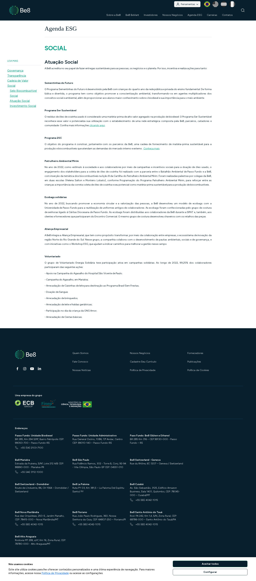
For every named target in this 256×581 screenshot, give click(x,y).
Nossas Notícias (81, 370)
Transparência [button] (16, 75)
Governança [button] (15, 70)
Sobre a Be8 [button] (113, 15)
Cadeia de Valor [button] (17, 80)
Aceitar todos (210, 563)
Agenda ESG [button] (195, 15)
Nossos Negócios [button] (172, 15)
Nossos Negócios (140, 353)
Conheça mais (151, 148)
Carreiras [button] (212, 15)
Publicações (194, 361)
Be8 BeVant (132, 15)
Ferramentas (188, 4)
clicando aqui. (97, 125)
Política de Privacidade (142, 370)
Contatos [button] (227, 15)
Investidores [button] (151, 15)
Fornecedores (195, 353)
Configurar (210, 572)
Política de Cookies (198, 370)
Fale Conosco (80, 361)
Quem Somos (80, 353)
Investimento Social (23, 106)
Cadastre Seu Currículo (143, 361)
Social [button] (11, 85)
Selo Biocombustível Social (23, 93)
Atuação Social (20, 101)
